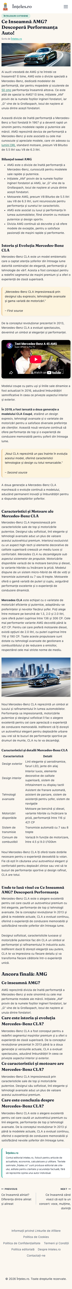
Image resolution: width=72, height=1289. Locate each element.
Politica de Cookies (36, 1237)
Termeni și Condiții (56, 1243)
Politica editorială (22, 1249)
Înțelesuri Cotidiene (16, 16)
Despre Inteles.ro (49, 1249)
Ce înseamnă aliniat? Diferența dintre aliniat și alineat (16, 1196)
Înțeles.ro (16, 38)
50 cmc (6, 90)
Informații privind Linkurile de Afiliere (36, 1230)
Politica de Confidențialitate (21, 1243)
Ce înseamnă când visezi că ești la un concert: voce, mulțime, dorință (55, 1199)
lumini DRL (9, 145)
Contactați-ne (36, 1255)
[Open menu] (67, 6)
